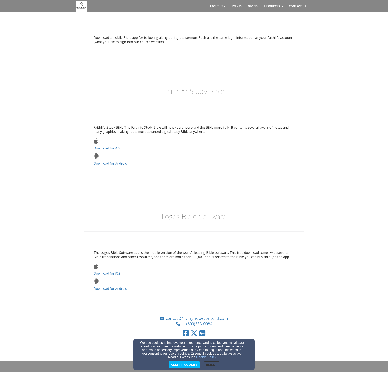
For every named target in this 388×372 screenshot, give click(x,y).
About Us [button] (217, 6)
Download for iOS (107, 148)
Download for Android (110, 163)
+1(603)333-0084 (197, 323)
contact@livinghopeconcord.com (197, 318)
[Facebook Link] (186, 333)
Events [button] (237, 6)
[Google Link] (202, 333)
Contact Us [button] (297, 6)
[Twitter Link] (194, 333)
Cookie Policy (206, 357)
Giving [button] (253, 6)
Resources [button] (272, 6)
